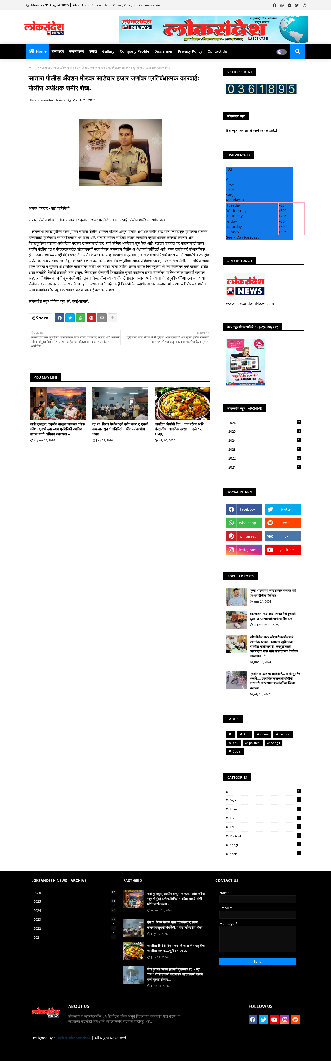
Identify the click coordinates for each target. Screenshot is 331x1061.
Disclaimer (163, 51)
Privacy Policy (123, 5)
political (254, 743)
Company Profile (134, 51)
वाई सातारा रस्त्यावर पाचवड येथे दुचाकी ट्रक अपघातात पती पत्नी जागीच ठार (273, 616)
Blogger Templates (68, 1049)
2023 (264, 449)
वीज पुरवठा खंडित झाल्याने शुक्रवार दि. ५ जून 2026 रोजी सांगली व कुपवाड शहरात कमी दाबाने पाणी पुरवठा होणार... (175, 974)
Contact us (100, 5)
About (247, 1050)
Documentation (149, 5)
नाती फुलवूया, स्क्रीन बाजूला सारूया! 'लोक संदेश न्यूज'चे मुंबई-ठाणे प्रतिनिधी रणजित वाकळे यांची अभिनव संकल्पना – (57, 429)
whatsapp (247, 522)
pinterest (248, 536)
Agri (247, 734)
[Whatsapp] (80, 317)
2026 (264, 422)
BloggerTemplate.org (132, 1049)
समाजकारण (76, 51)
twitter (286, 509)
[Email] (102, 317)
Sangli (275, 743)
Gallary (108, 51)
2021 (264, 467)
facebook (247, 509)
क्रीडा (93, 51)
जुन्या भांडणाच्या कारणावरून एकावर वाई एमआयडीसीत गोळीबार (273, 592)
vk (286, 536)
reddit (286, 522)
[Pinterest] (91, 317)
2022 (264, 458)
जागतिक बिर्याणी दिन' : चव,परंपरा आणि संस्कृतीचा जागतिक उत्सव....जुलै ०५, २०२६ (179, 429)
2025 (264, 431)
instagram (248, 549)
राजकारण (58, 51)
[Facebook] (59, 317)
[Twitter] (70, 317)
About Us (80, 5)
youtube (287, 549)
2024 (264, 440)
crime (264, 734)
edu (235, 743)
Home (41, 51)
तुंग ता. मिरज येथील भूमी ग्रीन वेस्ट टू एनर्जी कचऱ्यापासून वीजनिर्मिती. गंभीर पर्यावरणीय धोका (120, 429)
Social (237, 751)
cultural (285, 734)
